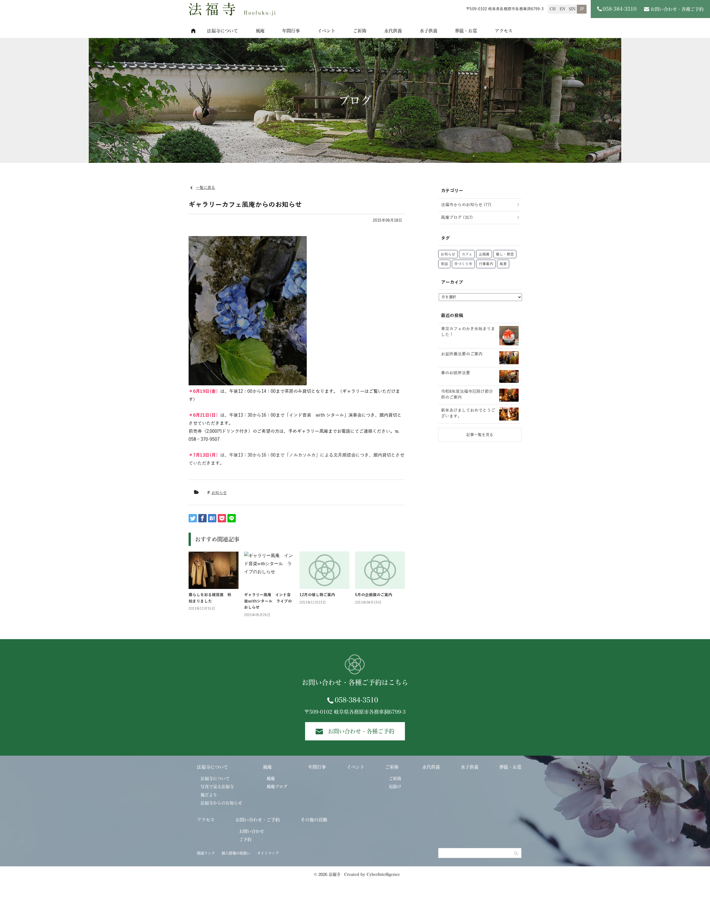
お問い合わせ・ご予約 (257, 820)
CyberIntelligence (383, 874)
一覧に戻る (205, 188)
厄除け (395, 787)
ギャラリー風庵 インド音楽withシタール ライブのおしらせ (268, 601)
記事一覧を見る (479, 435)
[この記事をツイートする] (193, 518)
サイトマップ (268, 853)
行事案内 (486, 264)
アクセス (504, 31)
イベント (326, 31)
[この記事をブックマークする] (212, 518)
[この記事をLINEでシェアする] (231, 518)
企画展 (484, 254)
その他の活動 (314, 820)
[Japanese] (582, 9)
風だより (209, 795)
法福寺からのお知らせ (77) (466, 205)
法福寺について (222, 31)
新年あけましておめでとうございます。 (468, 413)
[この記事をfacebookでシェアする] (202, 518)
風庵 (260, 31)
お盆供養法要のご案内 (462, 354)
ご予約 (245, 839)
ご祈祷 (359, 31)
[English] (562, 9)
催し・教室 (505, 254)
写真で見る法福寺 (217, 787)
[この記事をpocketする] (222, 518)
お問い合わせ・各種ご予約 (677, 9)
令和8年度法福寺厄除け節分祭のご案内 (467, 394)
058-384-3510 (356, 700)
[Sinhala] (572, 9)
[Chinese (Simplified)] (552, 9)
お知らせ (219, 493)
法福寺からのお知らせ (221, 803)
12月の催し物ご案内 (317, 595)
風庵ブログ (277, 787)
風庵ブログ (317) (457, 217)
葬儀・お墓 (466, 31)
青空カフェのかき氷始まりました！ (468, 332)
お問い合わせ (251, 831)
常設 (444, 264)
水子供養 (428, 31)
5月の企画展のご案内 (373, 595)
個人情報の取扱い (236, 853)
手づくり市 (463, 264)
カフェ (467, 254)
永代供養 (393, 31)
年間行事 (291, 31)
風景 (503, 264)
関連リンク (206, 853)
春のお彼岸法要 (455, 373)
